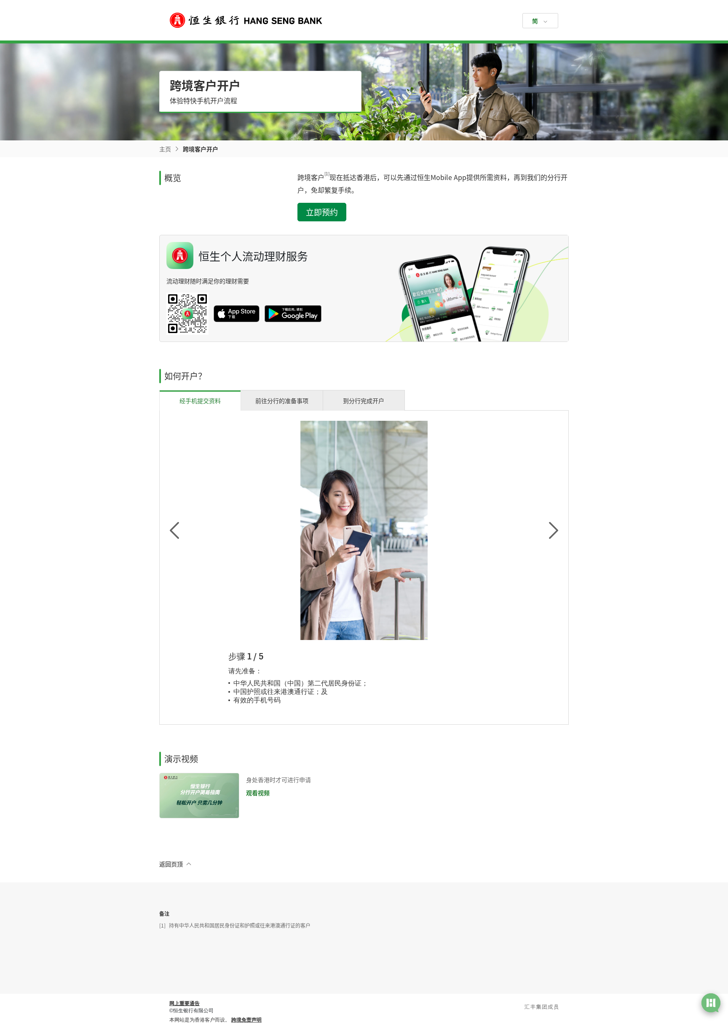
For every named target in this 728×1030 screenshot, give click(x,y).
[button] (185, 530)
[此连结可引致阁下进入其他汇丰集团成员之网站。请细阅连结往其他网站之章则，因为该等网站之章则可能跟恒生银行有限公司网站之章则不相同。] (542, 1007)
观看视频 (258, 792)
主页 (165, 149)
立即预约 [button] (322, 212)
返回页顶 (171, 864)
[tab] (200, 400)
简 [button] (535, 21)
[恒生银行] (364, 20)
